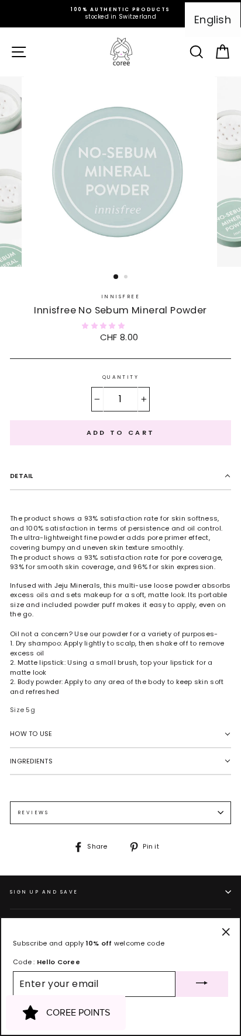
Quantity (120, 377)
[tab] (120, 476)
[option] (120, 14)
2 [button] (127, 278)
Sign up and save (44, 891)
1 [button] (116, 277)
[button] (104, 325)
